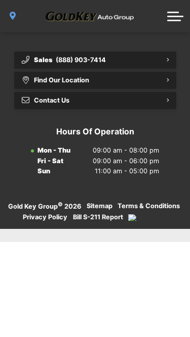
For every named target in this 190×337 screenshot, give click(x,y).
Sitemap (99, 206)
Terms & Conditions (149, 206)
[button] (175, 16)
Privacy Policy (45, 217)
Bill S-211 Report (98, 217)
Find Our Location (61, 80)
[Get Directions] (13, 16)
